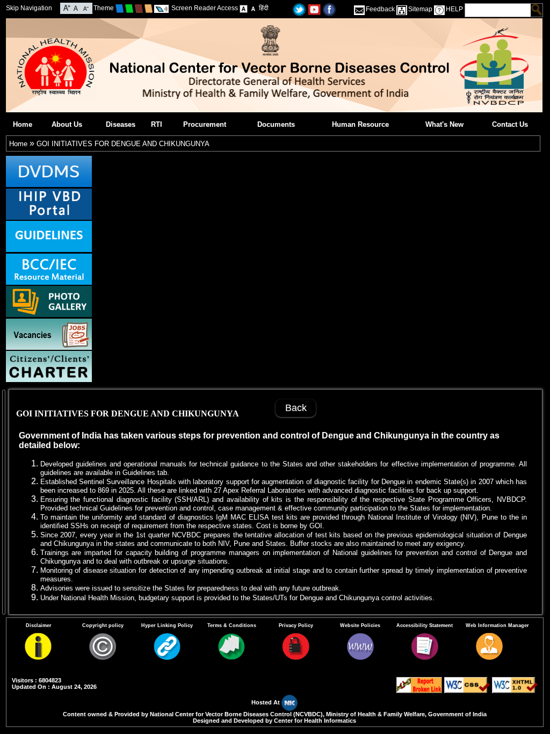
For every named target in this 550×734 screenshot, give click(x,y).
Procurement (204, 124)
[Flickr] (329, 8)
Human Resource (360, 124)
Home (22, 124)
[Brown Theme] (139, 8)
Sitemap (420, 9)
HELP (454, 9)
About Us (67, 124)
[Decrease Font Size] (85, 7)
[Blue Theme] (119, 8)
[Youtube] (314, 8)
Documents (276, 124)
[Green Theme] (129, 8)
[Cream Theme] (148, 8)
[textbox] (498, 10)
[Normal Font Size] (76, 7)
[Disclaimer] (38, 657)
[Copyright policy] (102, 657)
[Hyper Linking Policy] (167, 657)
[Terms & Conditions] (231, 657)
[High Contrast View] (253, 8)
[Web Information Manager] (489, 657)
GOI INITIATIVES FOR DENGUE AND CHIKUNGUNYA (123, 144)
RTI (156, 124)
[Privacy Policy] (296, 657)
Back (296, 407)
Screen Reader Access (204, 8)
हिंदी (264, 8)
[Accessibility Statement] (424, 657)
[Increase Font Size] (66, 7)
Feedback (380, 9)
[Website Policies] (360, 657)
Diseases (120, 124)
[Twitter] (299, 8)
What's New (444, 124)
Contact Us (510, 124)
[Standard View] (244, 8)
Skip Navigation (29, 8)
